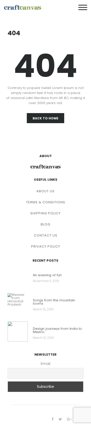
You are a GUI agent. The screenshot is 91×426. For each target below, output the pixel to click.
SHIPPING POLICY (45, 213)
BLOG (45, 224)
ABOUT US (45, 191)
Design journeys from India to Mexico (57, 330)
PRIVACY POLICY (45, 246)
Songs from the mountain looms (54, 302)
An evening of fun (47, 275)
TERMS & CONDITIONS (45, 202)
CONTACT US (45, 235)
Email (45, 363)
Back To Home (45, 118)
